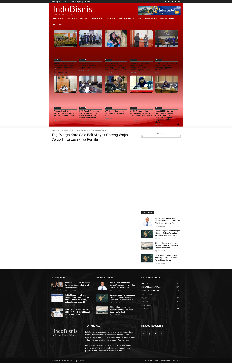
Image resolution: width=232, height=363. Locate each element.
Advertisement (166, 360)
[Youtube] (179, 1)
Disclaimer (149, 360)
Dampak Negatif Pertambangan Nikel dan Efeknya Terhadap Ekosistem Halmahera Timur (167, 233)
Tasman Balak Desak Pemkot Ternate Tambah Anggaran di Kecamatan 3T (64, 114)
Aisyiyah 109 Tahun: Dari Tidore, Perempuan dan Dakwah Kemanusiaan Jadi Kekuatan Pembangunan (64, 67)
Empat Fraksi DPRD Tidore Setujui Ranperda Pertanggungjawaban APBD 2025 (166, 66)
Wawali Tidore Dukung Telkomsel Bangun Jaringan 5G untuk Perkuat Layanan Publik (140, 66)
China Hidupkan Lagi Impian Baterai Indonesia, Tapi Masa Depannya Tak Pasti (166, 245)
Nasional (57, 60)
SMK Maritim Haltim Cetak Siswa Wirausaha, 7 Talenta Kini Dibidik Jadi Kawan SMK (167, 221)
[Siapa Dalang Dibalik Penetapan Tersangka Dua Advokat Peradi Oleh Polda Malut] (57, 286)
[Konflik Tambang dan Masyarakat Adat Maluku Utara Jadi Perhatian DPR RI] (141, 84)
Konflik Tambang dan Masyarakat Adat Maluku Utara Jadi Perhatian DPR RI (141, 114)
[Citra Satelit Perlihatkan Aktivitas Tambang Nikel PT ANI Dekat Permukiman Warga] (147, 258)
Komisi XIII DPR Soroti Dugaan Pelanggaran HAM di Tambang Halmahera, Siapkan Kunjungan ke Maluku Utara (164, 116)
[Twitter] (172, 1)
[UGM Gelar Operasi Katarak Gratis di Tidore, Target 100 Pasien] (90, 38)
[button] (178, 124)
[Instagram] (169, 1)
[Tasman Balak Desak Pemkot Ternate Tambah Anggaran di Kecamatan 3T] (65, 84)
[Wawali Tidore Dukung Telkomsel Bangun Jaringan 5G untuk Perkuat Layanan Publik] (141, 38)
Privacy (157, 360)
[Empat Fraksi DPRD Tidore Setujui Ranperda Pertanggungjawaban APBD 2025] (166, 38)
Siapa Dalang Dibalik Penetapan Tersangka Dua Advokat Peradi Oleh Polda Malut (77, 285)
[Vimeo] (175, 1)
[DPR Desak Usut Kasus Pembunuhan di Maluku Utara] (116, 84)
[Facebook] (165, 1)
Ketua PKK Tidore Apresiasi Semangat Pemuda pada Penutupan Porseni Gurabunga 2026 (116, 66)
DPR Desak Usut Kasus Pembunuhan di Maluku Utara (115, 113)
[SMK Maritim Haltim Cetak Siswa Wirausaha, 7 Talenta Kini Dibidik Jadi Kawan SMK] (147, 221)
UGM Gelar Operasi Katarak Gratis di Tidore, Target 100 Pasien (89, 65)
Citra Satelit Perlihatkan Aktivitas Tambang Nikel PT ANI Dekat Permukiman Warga (167, 257)
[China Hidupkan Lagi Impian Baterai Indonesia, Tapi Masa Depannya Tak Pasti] (147, 246)
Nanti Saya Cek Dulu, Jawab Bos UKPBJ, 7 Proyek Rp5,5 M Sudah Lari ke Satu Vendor (77, 312)
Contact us (177, 360)
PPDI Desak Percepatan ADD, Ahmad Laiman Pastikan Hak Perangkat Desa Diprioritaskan (89, 114)
